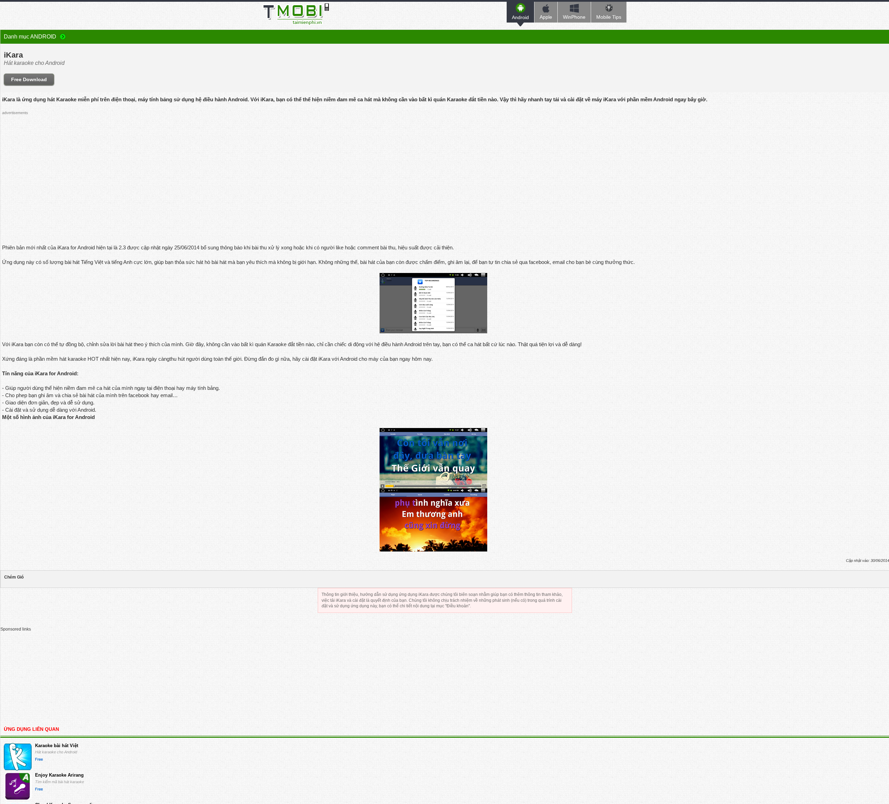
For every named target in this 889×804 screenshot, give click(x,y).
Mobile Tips (608, 17)
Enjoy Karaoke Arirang (59, 775)
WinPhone (574, 17)
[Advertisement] (433, 166)
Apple (546, 17)
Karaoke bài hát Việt (56, 745)
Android (520, 17)
